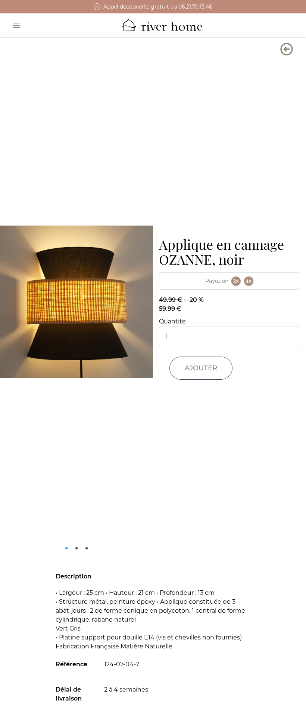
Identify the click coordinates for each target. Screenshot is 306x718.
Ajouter (201, 368)
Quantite (172, 321)
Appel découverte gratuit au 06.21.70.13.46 (157, 6)
